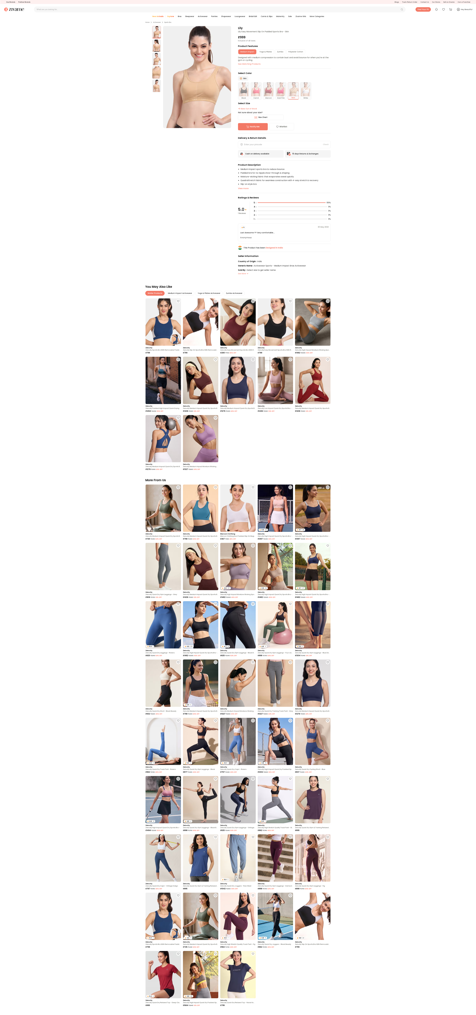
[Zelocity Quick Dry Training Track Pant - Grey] (275, 683)
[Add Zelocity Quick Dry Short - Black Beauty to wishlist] (178, 662)
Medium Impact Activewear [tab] (180, 293)
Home (147, 22)
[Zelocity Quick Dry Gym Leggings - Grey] (163, 566)
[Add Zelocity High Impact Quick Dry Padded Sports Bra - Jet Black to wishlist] (290, 721)
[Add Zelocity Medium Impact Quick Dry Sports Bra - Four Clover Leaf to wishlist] (178, 487)
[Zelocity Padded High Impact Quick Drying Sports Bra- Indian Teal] (163, 380)
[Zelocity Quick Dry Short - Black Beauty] (163, 683)
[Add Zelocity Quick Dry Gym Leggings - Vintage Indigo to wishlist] (253, 779)
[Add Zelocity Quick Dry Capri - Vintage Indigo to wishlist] (178, 837)
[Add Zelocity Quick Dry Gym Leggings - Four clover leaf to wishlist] (290, 604)
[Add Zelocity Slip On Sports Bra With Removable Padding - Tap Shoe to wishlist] (216, 301)
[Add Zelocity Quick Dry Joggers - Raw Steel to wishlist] (253, 837)
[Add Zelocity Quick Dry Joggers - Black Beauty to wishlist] (290, 895)
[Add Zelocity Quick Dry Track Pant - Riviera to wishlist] (178, 721)
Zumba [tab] (280, 52)
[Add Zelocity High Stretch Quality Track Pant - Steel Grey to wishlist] (290, 779)
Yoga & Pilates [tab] (265, 52)
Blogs (397, 2)
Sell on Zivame (449, 2)
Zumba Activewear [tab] (234, 293)
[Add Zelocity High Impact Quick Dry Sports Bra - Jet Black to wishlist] (216, 604)
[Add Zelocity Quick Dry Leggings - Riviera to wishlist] (178, 604)
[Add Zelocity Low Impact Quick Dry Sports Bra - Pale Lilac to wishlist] (290, 359)
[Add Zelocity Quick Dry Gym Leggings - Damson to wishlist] (290, 837)
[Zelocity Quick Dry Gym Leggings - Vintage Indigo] (238, 799)
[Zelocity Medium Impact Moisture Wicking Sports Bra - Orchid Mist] (200, 438)
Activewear (157, 22)
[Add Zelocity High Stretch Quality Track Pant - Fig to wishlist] (253, 895)
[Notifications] (436, 9)
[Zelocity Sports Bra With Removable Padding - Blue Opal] (163, 322)
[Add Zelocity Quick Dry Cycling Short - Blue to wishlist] (328, 721)
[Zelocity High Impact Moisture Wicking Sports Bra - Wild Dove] (312, 322)
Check (326, 144)
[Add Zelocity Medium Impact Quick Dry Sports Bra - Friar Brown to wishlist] (216, 359)
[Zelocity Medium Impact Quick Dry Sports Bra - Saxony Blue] (200, 508)
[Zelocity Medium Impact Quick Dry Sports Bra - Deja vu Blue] (163, 438)
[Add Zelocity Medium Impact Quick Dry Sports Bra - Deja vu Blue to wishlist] (178, 418)
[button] (402, 9)
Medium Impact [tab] (247, 52)
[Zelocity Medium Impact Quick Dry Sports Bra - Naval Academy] (238, 380)
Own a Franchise (464, 2)
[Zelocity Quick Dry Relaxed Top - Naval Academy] (238, 974)
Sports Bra (167, 22)
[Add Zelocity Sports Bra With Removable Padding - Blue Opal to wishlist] (178, 301)
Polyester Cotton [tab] (295, 52)
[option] (156, 32)
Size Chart (262, 117)
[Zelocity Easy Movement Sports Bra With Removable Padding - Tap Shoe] (238, 322)
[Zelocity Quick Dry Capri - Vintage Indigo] (163, 858)
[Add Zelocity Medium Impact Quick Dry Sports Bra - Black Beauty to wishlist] (216, 662)
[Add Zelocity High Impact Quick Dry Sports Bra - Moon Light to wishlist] (290, 546)
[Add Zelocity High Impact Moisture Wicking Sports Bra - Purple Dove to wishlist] (253, 546)
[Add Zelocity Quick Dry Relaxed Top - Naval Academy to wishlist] (253, 954)
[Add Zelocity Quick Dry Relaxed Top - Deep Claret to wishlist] (178, 954)
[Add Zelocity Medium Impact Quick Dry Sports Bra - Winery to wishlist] (328, 359)
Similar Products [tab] (155, 293)
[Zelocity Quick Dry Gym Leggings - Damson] (275, 858)
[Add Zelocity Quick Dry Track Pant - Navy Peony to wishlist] (178, 1012)
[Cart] (451, 9)
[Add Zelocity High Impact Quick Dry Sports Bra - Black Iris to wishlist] (328, 487)
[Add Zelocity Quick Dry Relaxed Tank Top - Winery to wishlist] (290, 954)
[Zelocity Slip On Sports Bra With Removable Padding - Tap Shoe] (200, 322)
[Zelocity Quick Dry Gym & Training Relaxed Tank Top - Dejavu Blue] (200, 858)
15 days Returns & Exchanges (305, 153)
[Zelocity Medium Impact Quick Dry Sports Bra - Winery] (312, 380)
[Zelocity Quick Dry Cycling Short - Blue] (312, 741)
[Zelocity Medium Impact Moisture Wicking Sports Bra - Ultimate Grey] (238, 683)
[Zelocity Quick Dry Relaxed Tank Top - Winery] (275, 974)
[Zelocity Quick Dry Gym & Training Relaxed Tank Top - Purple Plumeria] (312, 799)
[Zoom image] (197, 77)
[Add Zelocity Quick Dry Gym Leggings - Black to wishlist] (216, 721)
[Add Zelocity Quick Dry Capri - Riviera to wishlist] (253, 721)
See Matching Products (249, 64)
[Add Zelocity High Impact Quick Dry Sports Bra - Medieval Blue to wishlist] (328, 546)
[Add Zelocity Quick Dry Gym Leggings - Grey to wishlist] (178, 546)
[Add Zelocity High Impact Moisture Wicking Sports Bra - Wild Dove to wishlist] (328, 301)
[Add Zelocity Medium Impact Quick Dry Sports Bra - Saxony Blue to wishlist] (216, 487)
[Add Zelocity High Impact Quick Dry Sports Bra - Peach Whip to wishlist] (290, 487)
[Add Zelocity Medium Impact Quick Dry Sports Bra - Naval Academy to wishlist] (253, 359)
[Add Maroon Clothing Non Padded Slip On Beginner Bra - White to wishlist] (253, 487)
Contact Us (424, 2)
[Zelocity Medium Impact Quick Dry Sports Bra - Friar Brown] (200, 380)
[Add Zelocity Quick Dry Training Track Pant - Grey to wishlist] (290, 662)
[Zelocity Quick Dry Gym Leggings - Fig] (312, 858)
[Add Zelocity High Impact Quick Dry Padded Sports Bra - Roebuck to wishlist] (290, 1012)
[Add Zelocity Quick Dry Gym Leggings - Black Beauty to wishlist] (253, 604)
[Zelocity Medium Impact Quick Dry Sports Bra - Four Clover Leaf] (163, 508)
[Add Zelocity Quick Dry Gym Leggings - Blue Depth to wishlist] (328, 604)
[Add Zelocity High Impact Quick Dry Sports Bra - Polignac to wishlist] (178, 779)
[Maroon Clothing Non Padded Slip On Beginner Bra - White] (238, 508)
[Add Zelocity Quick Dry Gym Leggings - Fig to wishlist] (328, 837)
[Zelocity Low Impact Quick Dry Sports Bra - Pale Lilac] (275, 380)
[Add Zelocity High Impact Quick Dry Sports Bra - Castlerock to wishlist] (216, 1012)
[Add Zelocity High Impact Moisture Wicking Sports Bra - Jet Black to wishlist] (328, 1012)
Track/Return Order (409, 2)
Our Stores (436, 2)
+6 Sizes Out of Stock (247, 108)
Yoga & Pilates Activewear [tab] (209, 293)
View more (243, 188)
